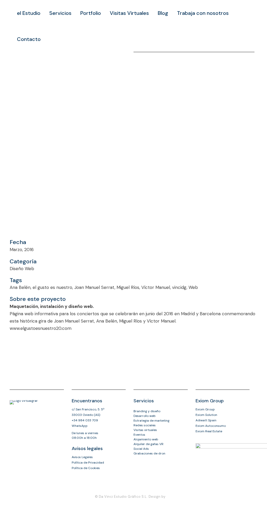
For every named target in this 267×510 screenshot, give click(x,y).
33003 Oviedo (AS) (86, 414)
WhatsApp (80, 425)
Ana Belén (106, 321)
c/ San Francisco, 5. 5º (88, 409)
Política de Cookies (86, 468)
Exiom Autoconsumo (211, 425)
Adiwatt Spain (206, 420)
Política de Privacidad (88, 462)
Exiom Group (205, 409)
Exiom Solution (206, 414)
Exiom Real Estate (209, 431)
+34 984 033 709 (85, 420)
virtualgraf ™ (106, 502)
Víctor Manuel (161, 321)
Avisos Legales (82, 457)
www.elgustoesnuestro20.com (40, 328)
